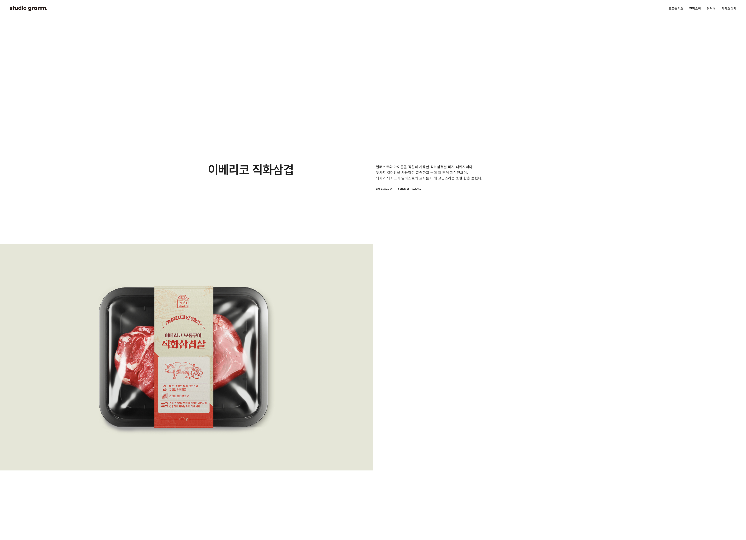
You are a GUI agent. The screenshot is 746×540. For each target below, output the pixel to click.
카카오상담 (729, 8)
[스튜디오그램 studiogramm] (28, 8)
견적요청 (695, 8)
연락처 (711, 8)
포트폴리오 (675, 8)
